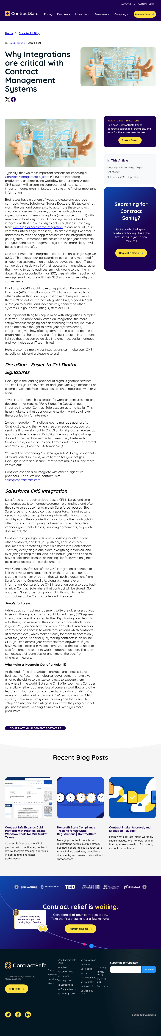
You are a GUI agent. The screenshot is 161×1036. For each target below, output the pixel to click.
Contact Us (102, 986)
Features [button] (62, 14)
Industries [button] (81, 14)
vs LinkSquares (88, 977)
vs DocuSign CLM (66, 993)
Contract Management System (27, 177)
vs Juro (84, 973)
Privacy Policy (100, 973)
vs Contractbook (66, 984)
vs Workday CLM (87, 992)
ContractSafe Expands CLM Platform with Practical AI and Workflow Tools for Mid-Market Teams (26, 832)
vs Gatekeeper (88, 960)
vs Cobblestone (65, 971)
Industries (53, 979)
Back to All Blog (29, 33)
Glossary (101, 967)
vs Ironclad (86, 968)
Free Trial (14, 988)
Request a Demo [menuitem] (142, 14)
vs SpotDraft (87, 986)
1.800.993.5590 (128, 3)
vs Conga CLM (65, 980)
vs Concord (63, 976)
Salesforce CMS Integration (123, 177)
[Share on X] (8, 101)
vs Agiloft (62, 967)
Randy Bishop (17, 42)
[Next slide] (144, 887)
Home (9, 33)
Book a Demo (130, 140)
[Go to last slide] (16, 887)
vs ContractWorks (67, 989)
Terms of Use (101, 980)
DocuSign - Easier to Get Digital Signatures (125, 169)
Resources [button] (101, 14)
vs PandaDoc (87, 982)
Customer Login (146, 3)
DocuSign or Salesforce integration (38, 227)
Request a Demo (129, 253)
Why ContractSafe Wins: (67, 961)
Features (52, 974)
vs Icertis (85, 964)
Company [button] (120, 14)
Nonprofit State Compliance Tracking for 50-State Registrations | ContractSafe (76, 831)
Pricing (48, 14)
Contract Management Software (35, 728)
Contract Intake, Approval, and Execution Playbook (129, 829)
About (51, 983)
